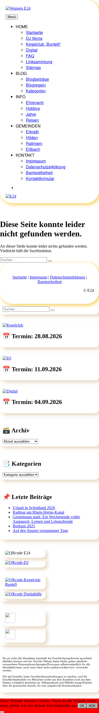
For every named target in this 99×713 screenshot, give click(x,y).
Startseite (34, 32)
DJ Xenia (34, 38)
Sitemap (33, 67)
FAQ (30, 56)
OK (82, 706)
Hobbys (33, 108)
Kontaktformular (40, 178)
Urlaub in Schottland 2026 (34, 508)
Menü (12, 17)
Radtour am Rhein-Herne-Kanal (38, 512)
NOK (92, 706)
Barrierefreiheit (39, 172)
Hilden (32, 137)
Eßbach (33, 149)
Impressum (36, 161)
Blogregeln (36, 85)
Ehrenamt (34, 102)
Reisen (32, 120)
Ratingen (34, 143)
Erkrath (32, 132)
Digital (32, 50)
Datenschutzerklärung (45, 167)
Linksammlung (39, 61)
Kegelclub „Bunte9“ (43, 44)
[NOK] (2, 712)
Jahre (31, 114)
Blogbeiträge (37, 79)
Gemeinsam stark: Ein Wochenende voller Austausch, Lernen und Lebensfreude (46, 519)
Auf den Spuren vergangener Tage (40, 530)
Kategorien (36, 91)
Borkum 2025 (24, 526)
